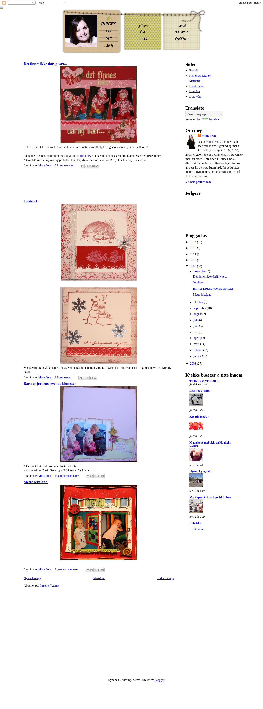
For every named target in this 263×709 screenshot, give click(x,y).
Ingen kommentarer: (67, 475)
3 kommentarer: (65, 165)
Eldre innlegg (165, 578)
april (197, 338)
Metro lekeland (36, 482)
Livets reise (196, 529)
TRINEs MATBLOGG (204, 381)
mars (197, 344)
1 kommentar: (63, 377)
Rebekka (195, 523)
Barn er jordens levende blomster (50, 384)
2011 (193, 254)
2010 (193, 260)
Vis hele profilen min (198, 182)
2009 (193, 266)
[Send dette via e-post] (83, 166)
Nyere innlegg (32, 578)
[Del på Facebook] (93, 166)
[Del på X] (90, 166)
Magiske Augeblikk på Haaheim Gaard (210, 444)
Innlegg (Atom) (49, 585)
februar (198, 350)
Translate (214, 119)
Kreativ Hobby (199, 416)
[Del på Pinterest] (97, 166)
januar (198, 356)
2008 (193, 363)
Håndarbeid (196, 86)
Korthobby (83, 155)
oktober (199, 302)
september (200, 308)
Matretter (194, 80)
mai (196, 332)
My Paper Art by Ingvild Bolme (210, 497)
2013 (193, 248)
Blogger (159, 680)
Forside (193, 70)
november (200, 271)
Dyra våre (195, 96)
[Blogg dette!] (86, 166)
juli (196, 320)
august (198, 314)
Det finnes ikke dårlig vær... (45, 64)
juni (196, 326)
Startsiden (99, 578)
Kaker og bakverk (200, 75)
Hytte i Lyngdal (199, 471)
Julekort (30, 201)
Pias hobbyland (199, 390)
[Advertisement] (99, 184)
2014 (193, 242)
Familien (194, 91)
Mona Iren (209, 135)
